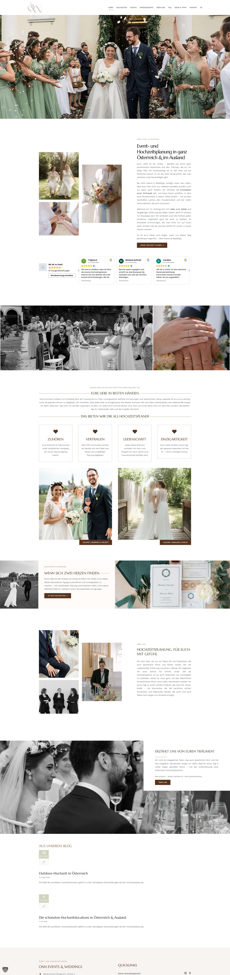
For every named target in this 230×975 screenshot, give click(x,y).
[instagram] (185, 973)
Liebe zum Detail (178, 209)
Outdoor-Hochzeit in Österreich (63, 873)
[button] (189, 270)
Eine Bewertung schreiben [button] (62, 275)
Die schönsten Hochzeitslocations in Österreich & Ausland (82, 917)
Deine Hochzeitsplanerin (129, 973)
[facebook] (190, 973)
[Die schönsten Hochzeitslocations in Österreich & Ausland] (70, 902)
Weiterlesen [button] (86, 281)
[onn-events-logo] (35, 3)
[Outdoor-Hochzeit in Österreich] (70, 858)
